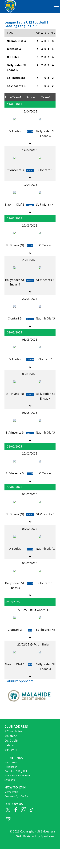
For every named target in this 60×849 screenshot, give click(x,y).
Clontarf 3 (15, 630)
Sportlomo (48, 836)
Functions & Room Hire (17, 775)
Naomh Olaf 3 (14, 664)
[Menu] (54, 6)
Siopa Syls (9, 779)
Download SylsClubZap (16, 796)
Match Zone (10, 762)
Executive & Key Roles (16, 771)
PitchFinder (10, 766)
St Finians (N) (45, 630)
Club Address (16, 726)
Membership (11, 791)
